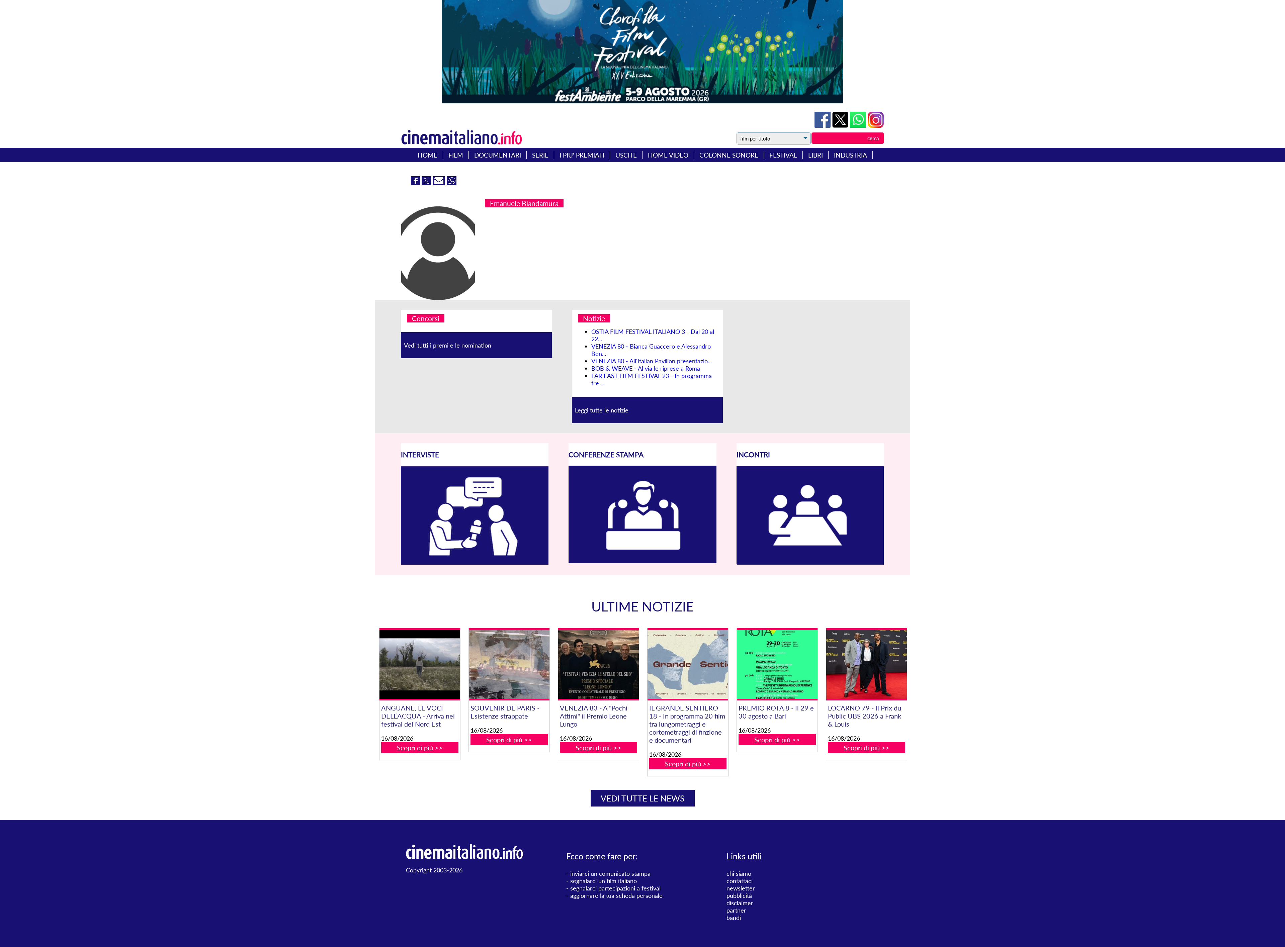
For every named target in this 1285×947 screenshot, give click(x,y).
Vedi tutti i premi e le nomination (447, 345)
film (455, 155)
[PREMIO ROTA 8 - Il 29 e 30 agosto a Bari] (777, 664)
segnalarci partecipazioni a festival (615, 888)
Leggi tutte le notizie (601, 410)
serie (540, 155)
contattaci (739, 880)
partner (736, 910)
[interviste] (474, 562)
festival (783, 155)
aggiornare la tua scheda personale (616, 895)
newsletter (740, 888)
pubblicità (739, 895)
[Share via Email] (440, 182)
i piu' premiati (582, 155)
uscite (626, 155)
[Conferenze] (642, 561)
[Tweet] (841, 125)
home (427, 155)
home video (668, 155)
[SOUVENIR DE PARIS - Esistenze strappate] (509, 664)
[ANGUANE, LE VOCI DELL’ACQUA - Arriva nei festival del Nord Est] (419, 664)
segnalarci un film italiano (603, 880)
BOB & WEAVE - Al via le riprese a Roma (645, 368)
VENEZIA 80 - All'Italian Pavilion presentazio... (651, 361)
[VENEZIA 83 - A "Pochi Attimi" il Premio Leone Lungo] (598, 664)
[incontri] (810, 562)
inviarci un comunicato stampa (610, 873)
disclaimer (739, 903)
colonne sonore (728, 155)
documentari (497, 155)
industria (850, 155)
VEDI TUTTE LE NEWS (643, 798)
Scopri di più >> (420, 748)
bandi (733, 917)
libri (815, 155)
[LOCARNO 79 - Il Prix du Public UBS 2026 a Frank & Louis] (866, 664)
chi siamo (738, 873)
